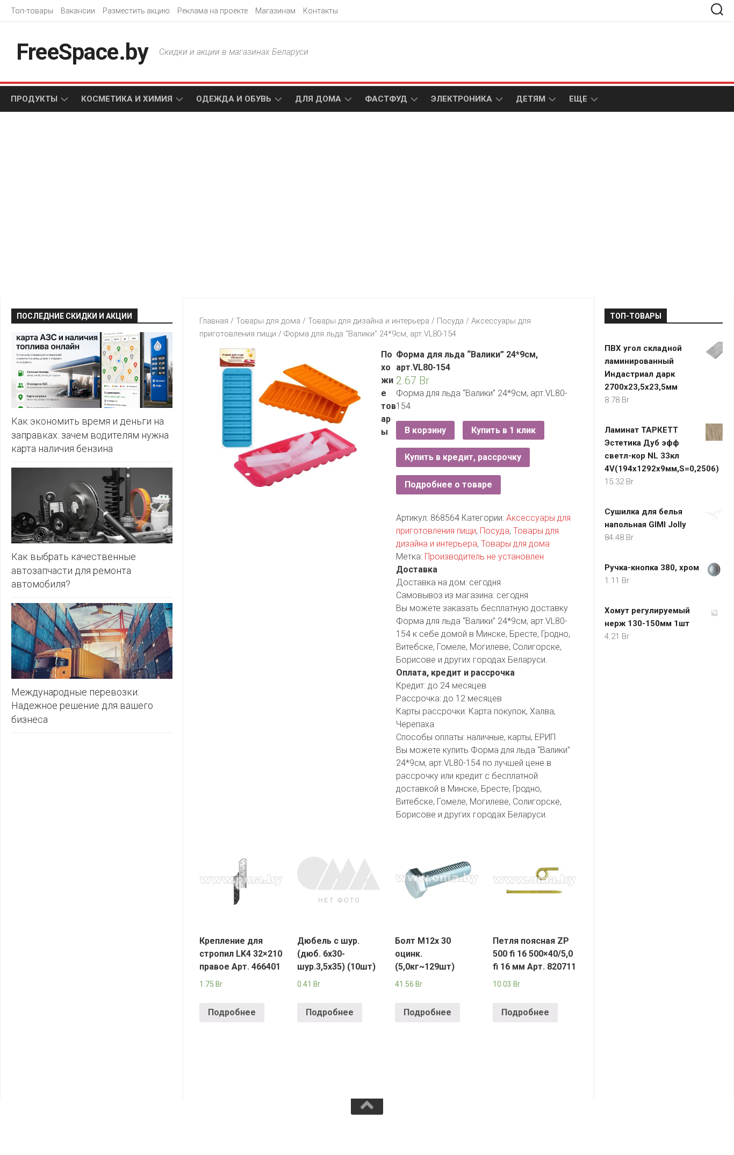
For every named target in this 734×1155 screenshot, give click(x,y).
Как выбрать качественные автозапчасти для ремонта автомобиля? (73, 570)
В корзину (425, 430)
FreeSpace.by (82, 52)
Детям (530, 99)
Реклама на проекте (212, 10)
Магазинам (275, 10)
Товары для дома (268, 321)
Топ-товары (32, 10)
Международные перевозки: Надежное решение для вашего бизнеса (82, 705)
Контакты (320, 10)
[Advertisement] (184, 206)
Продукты (34, 99)
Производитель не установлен (484, 556)
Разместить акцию (136, 10)
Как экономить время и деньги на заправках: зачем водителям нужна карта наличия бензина (90, 434)
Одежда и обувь (233, 99)
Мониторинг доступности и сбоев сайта (91, 1132)
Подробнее (232, 1012)
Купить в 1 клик (503, 430)
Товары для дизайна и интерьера (368, 321)
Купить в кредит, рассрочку (463, 457)
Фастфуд (386, 99)
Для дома (318, 99)
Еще (578, 99)
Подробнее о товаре (448, 484)
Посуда (450, 321)
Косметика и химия (126, 99)
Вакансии (78, 10)
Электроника (461, 99)
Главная (213, 321)
